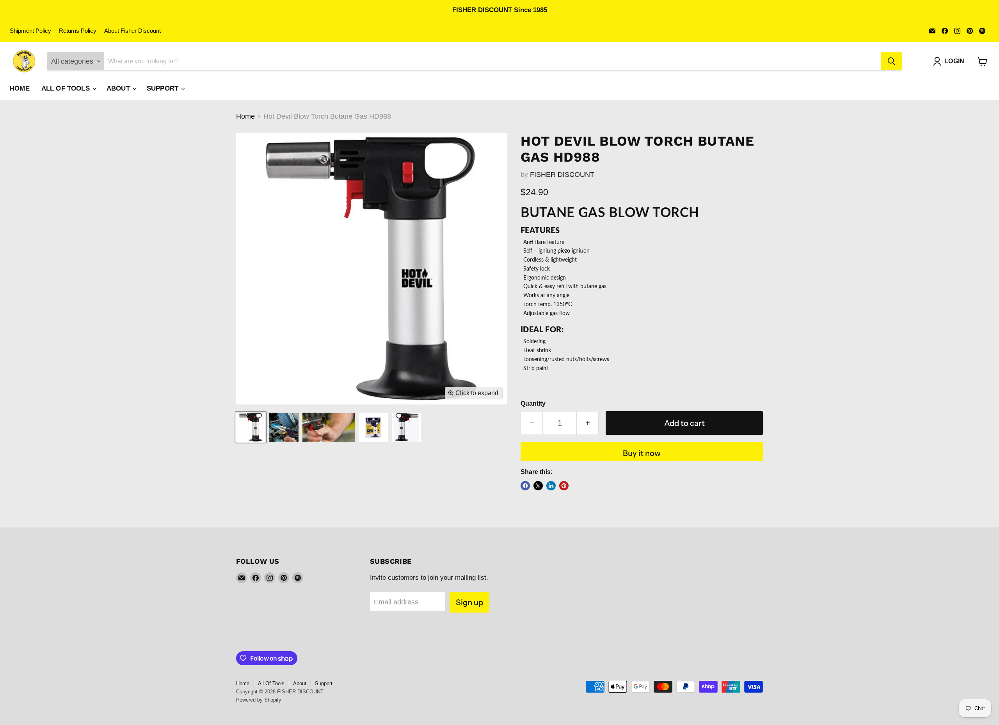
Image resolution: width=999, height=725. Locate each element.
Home (20, 88)
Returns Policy (77, 31)
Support (163, 88)
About (119, 88)
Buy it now (642, 453)
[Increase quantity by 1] (588, 423)
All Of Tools (66, 88)
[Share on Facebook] (525, 485)
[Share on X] (538, 485)
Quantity (533, 403)
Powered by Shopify (258, 700)
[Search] (891, 61)
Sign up (469, 602)
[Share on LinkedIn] (551, 485)
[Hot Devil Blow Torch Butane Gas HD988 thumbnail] (250, 427)
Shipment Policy (30, 31)
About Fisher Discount (132, 31)
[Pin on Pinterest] (564, 485)
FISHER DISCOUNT (562, 174)
